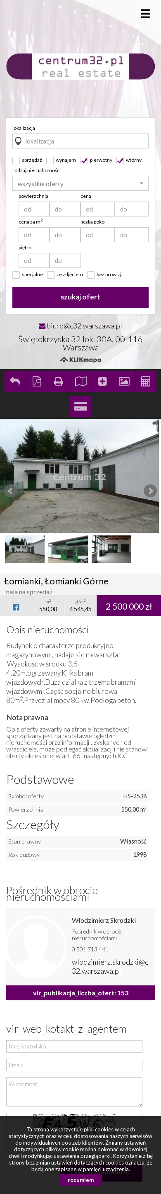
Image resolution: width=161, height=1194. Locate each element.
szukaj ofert (80, 296)
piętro (25, 247)
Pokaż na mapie (80, 381)
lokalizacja (23, 128)
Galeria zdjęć (124, 381)
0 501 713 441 (90, 949)
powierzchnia (33, 196)
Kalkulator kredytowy (80, 406)
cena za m (31, 222)
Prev (10, 491)
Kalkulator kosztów (146, 381)
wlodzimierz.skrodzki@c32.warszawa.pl (110, 966)
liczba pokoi (93, 222)
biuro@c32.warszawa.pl (84, 325)
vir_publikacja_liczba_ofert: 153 (80, 993)
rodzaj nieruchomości (36, 170)
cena (85, 196)
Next (150, 491)
